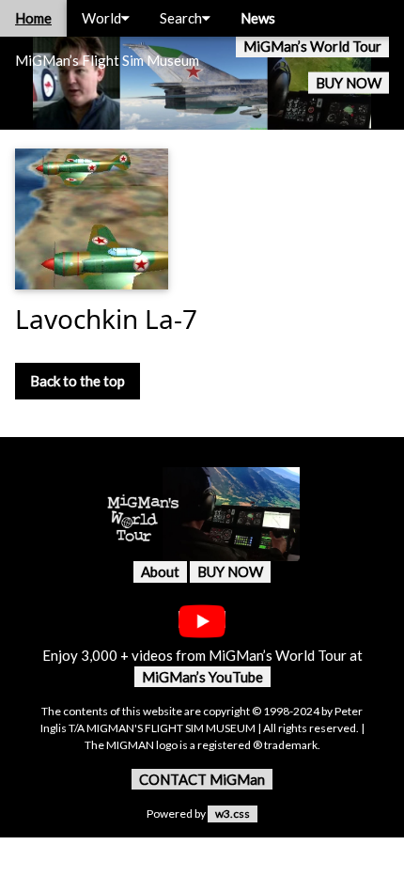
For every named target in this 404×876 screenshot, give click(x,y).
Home (33, 17)
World (101, 17)
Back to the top (77, 380)
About (160, 571)
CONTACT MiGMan (202, 779)
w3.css (232, 813)
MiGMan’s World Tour (312, 46)
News (258, 17)
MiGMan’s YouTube (202, 676)
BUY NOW (348, 82)
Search (181, 17)
